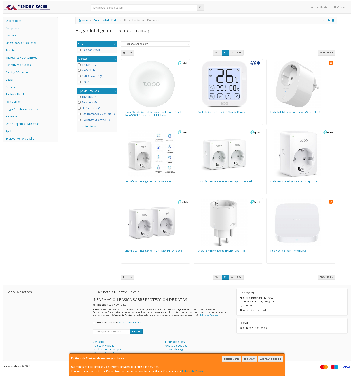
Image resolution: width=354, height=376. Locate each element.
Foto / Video (13, 101)
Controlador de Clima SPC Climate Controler (223, 112)
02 (232, 52)
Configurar (231, 359)
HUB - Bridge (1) (91, 108)
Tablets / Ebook (15, 94)
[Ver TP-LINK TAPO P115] (228, 222)
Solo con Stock (91, 50)
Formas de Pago (174, 349)
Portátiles (11, 35)
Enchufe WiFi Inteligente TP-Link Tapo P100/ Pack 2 (226, 181)
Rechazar (249, 359)
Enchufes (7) (89, 96)
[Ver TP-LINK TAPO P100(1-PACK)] (155, 153)
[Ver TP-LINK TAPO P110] (301, 153)
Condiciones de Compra (107, 349)
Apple (9, 131)
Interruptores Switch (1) (96, 119)
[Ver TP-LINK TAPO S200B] (155, 84)
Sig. (239, 52)
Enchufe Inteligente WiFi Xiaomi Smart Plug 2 (295, 112)
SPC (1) (86, 82)
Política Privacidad (103, 345)
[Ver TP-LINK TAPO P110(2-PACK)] (155, 222)
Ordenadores (13, 20)
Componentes (14, 28)
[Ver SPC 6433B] (228, 84)
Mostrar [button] (326, 52)
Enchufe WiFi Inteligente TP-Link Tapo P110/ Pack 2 (153, 250)
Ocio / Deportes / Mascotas (22, 124)
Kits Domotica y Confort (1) (98, 114)
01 (225, 52)
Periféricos (12, 87)
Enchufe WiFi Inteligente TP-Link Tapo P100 (149, 181)
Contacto (342, 7)
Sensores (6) (89, 102)
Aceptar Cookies (270, 359)
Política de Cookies (193, 371)
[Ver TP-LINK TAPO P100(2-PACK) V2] (228, 153)
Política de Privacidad (209, 315)
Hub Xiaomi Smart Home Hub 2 (288, 250)
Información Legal (175, 341)
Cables (10, 79)
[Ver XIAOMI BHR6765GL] (301, 222)
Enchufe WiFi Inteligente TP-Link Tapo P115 (222, 250)
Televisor (11, 50)
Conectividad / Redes (18, 65)
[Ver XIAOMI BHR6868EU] (301, 84)
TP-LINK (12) (89, 64)
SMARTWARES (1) (92, 76)
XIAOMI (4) (88, 70)
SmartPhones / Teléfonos (21, 43)
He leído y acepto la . (119, 322)
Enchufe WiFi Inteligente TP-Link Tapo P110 (294, 181)
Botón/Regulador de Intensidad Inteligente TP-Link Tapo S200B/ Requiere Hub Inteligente (153, 113)
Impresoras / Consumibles (21, 57)
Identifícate (321, 7)
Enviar (136, 331)
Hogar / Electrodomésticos (22, 109)
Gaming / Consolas (17, 72)
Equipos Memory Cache (20, 138)
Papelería (11, 116)
